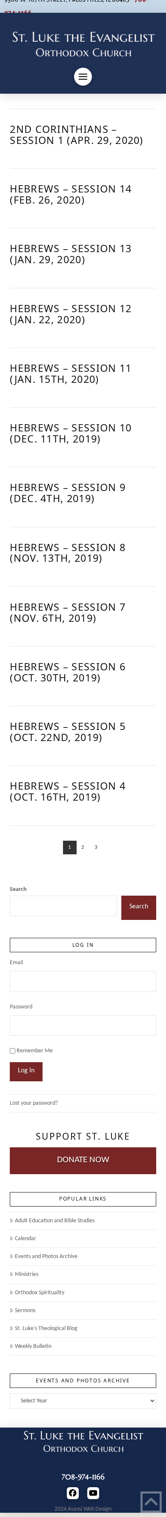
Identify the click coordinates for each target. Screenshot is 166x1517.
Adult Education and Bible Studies (54, 1221)
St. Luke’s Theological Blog (46, 1328)
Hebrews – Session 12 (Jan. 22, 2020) (71, 314)
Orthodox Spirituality (39, 1293)
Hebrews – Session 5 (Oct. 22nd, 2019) (68, 731)
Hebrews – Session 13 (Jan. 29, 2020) (71, 253)
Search (18, 889)
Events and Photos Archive (46, 1256)
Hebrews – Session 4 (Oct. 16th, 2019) (68, 791)
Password (21, 1007)
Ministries (26, 1274)
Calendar (25, 1238)
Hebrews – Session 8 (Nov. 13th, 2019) (68, 552)
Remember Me (35, 1051)
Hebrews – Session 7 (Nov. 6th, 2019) (68, 612)
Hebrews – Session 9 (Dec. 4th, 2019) (68, 492)
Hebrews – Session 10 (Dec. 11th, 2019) (71, 433)
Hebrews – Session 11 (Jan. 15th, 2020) (71, 373)
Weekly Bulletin (33, 1346)
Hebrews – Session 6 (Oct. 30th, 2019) (68, 672)
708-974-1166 (83, 1477)
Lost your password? (34, 1103)
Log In (26, 1070)
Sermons (25, 1310)
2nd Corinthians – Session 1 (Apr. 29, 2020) (76, 134)
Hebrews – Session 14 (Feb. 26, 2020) (71, 194)
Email (16, 963)
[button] (83, 77)
